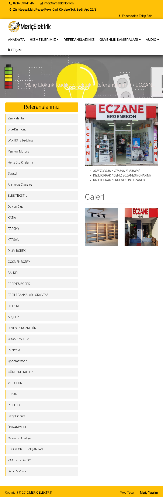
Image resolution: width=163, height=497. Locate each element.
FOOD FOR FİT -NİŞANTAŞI (25, 449)
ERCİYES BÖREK (19, 284)
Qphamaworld (17, 361)
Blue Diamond (17, 129)
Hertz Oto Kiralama (20, 162)
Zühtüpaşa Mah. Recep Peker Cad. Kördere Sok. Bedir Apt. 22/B (55, 9)
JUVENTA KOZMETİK (22, 328)
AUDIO (153, 40)
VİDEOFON (15, 383)
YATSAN (13, 239)
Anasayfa (16, 40)
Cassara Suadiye (19, 438)
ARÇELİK (14, 317)
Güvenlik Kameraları (121, 40)
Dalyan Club (16, 206)
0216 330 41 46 (23, 3)
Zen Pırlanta (16, 118)
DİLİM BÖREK (17, 250)
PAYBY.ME (15, 350)
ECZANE (13, 394)
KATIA (12, 217)
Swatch (13, 173)
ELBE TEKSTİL (17, 195)
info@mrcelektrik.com (59, 3)
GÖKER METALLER (20, 372)
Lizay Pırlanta (16, 416)
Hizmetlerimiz (45, 40)
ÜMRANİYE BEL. (18, 427)
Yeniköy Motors (18, 151)
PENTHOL (14, 405)
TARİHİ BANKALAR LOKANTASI (28, 295)
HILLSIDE (14, 306)
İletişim (15, 50)
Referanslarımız (78, 40)
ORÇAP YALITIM (18, 339)
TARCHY (13, 228)
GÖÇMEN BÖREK (19, 261)
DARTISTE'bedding (20, 140)
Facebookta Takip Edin (136, 16)
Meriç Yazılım (149, 492)
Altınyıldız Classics (20, 184)
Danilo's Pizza (17, 471)
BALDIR (13, 272)
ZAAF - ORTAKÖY (19, 460)
